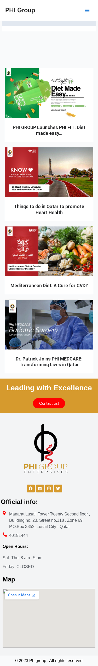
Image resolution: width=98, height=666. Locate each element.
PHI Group (20, 10)
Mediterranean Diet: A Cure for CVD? (49, 285)
